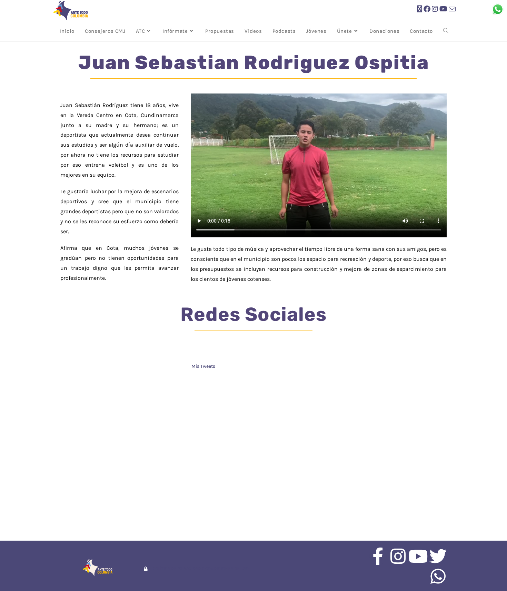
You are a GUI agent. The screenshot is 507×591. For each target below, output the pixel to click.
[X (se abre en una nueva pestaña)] (419, 9)
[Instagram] (398, 556)
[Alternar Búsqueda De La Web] (446, 31)
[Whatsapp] (438, 576)
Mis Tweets (203, 366)
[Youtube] (418, 556)
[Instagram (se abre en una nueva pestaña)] (435, 9)
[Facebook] (378, 556)
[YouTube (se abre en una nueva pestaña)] (443, 9)
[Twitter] (438, 556)
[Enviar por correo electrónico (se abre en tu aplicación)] (452, 9)
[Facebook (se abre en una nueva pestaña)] (427, 9)
